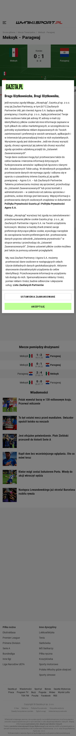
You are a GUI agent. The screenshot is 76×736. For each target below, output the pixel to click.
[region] (38, 196)
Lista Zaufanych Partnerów (28, 284)
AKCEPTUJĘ (38, 306)
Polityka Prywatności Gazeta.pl (22, 203)
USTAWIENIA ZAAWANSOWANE (38, 296)
